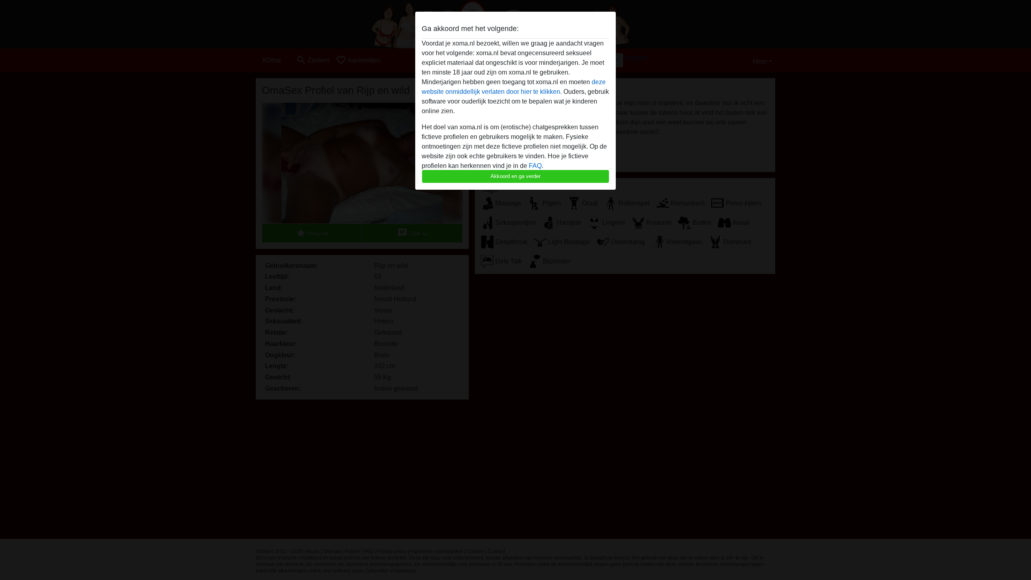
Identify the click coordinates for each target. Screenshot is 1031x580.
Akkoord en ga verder (515, 176)
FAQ (535, 165)
